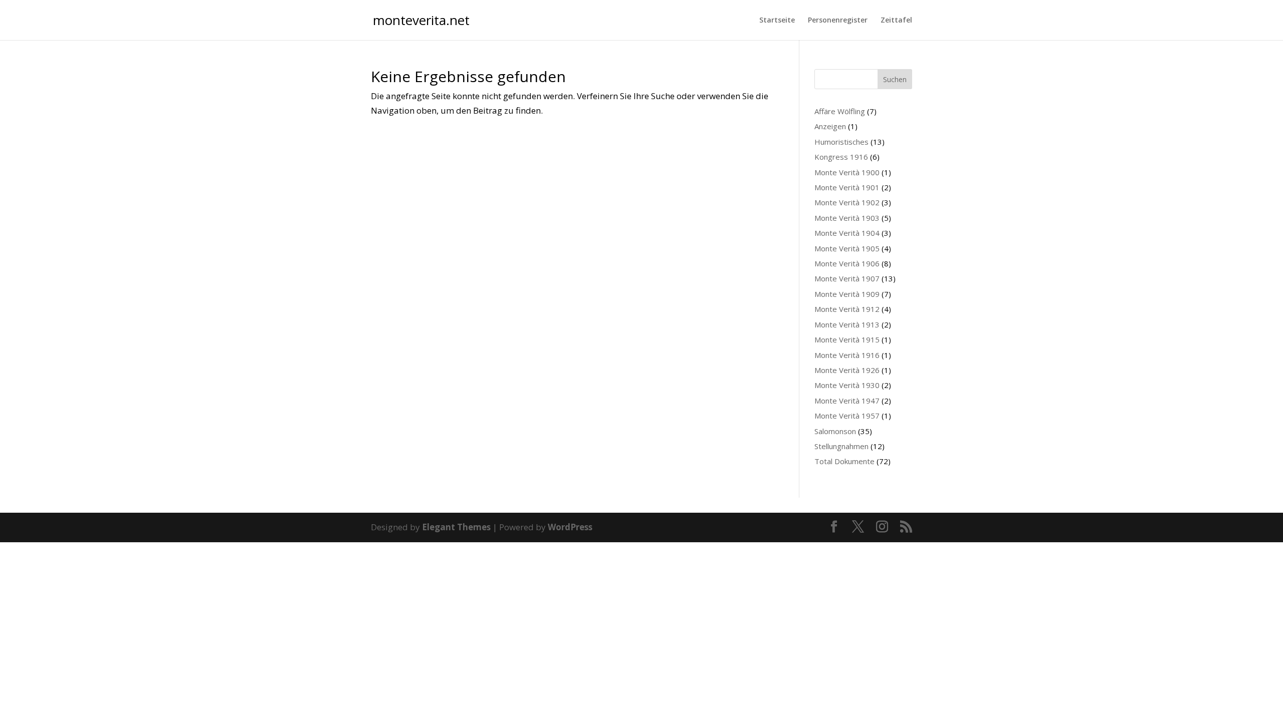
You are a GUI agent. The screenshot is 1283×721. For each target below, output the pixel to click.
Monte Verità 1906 (847, 263)
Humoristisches (841, 142)
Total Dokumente (844, 461)
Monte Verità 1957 (847, 416)
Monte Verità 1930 (847, 385)
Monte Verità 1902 (847, 202)
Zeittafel (896, 21)
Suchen (895, 79)
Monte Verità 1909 (847, 294)
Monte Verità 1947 (847, 401)
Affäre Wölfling (839, 111)
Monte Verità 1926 (847, 370)
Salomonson (835, 431)
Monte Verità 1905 (847, 248)
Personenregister (838, 21)
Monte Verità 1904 (847, 233)
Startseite (777, 21)
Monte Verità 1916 (847, 355)
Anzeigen (830, 126)
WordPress (570, 527)
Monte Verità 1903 (847, 218)
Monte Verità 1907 (847, 278)
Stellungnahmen (841, 446)
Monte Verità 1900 (847, 172)
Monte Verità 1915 (847, 339)
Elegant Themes (456, 527)
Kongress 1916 (841, 157)
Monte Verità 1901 (847, 187)
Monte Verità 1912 (847, 309)
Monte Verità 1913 (847, 324)
